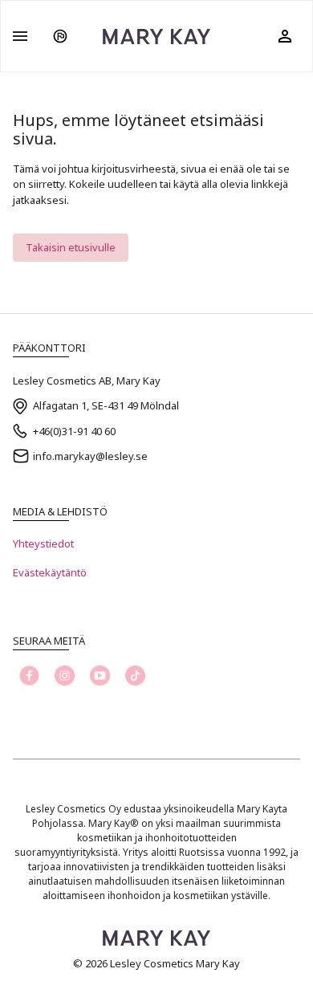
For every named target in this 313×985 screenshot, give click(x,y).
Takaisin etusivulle (71, 247)
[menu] (20, 36)
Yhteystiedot (43, 543)
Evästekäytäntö (50, 572)
